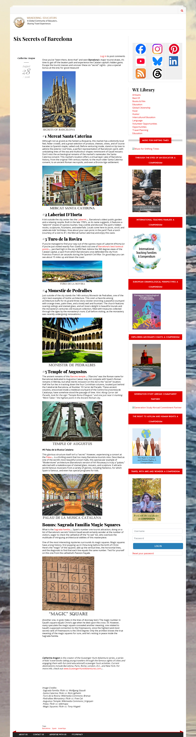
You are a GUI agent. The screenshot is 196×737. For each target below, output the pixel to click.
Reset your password (143, 553)
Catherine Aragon (26, 58)
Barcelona (46, 728)
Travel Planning (140, 130)
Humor (135, 114)
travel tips (62, 728)
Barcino (77, 376)
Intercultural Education (143, 117)
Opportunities (139, 126)
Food (134, 110)
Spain (54, 728)
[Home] (36, 22)
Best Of (136, 98)
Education (137, 104)
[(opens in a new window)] (141, 48)
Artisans (136, 94)
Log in (103, 56)
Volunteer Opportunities (144, 123)
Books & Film (138, 101)
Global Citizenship (141, 107)
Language (137, 120)
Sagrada (62, 529)
